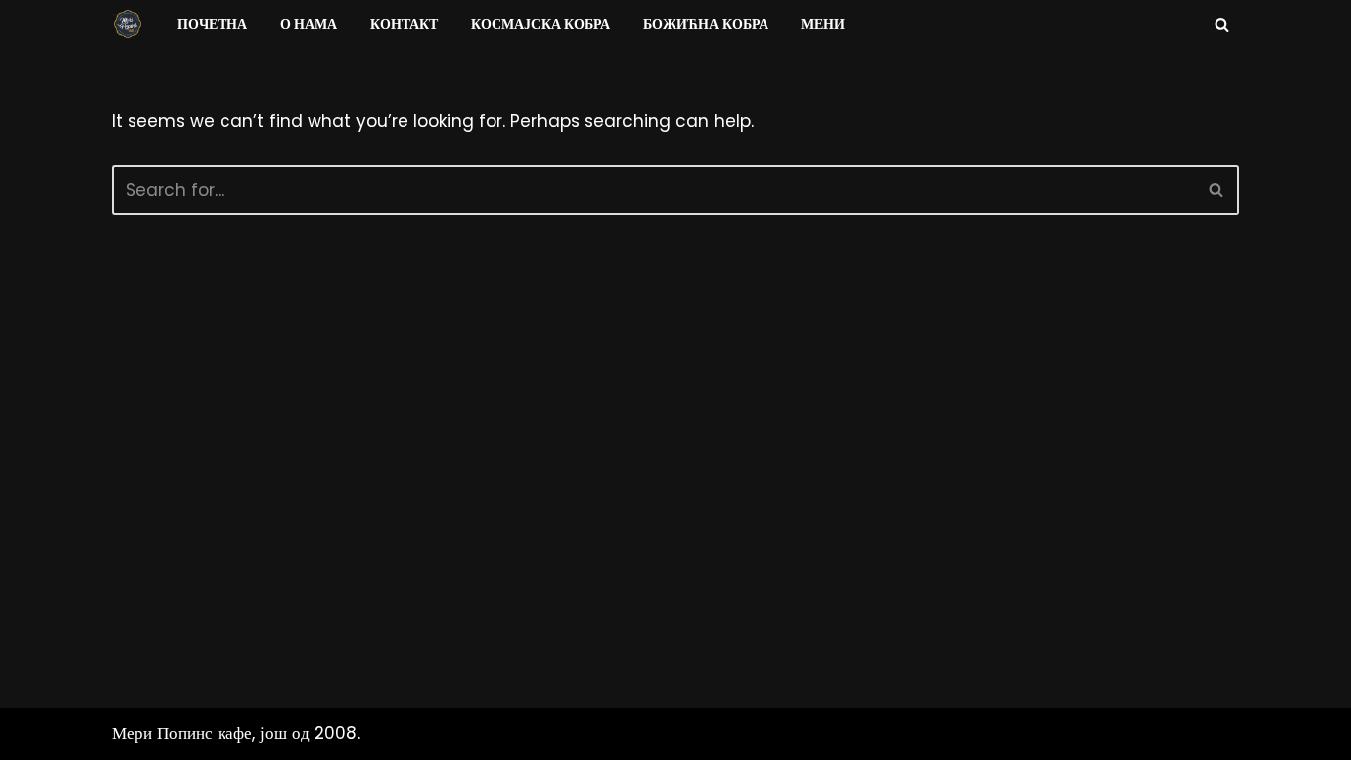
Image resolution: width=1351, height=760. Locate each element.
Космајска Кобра (540, 24)
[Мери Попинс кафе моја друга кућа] (127, 24)
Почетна (212, 24)
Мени (823, 24)
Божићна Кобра (705, 24)
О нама (308, 24)
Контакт (404, 24)
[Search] (1222, 24)
